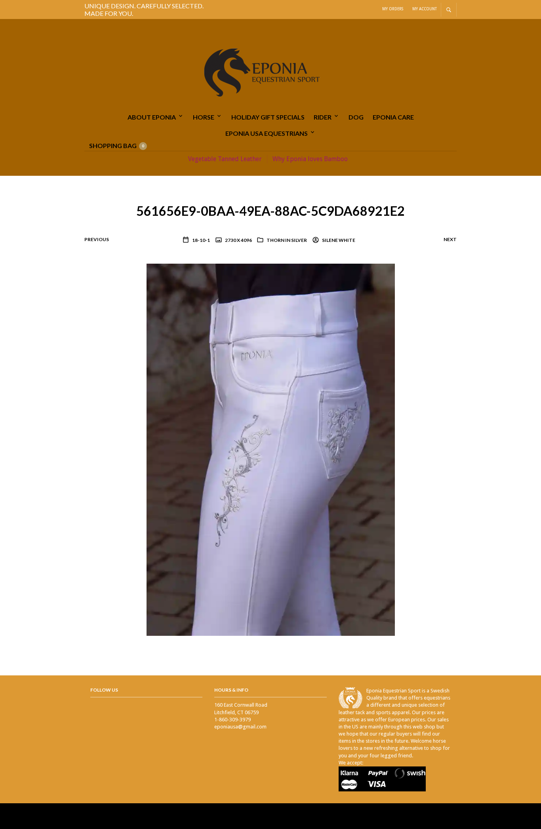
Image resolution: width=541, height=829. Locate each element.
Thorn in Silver (287, 240)
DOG (356, 117)
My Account (424, 9)
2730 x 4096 (238, 240)
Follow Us (104, 690)
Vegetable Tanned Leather (225, 159)
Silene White (338, 240)
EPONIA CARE (393, 117)
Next (450, 239)
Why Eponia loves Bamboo (310, 159)
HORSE (203, 117)
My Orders (392, 9)
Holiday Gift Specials (268, 117)
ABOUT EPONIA (152, 117)
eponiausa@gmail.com (240, 727)
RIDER (322, 117)
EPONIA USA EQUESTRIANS (266, 133)
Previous (96, 239)
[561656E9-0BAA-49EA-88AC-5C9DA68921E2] (271, 449)
